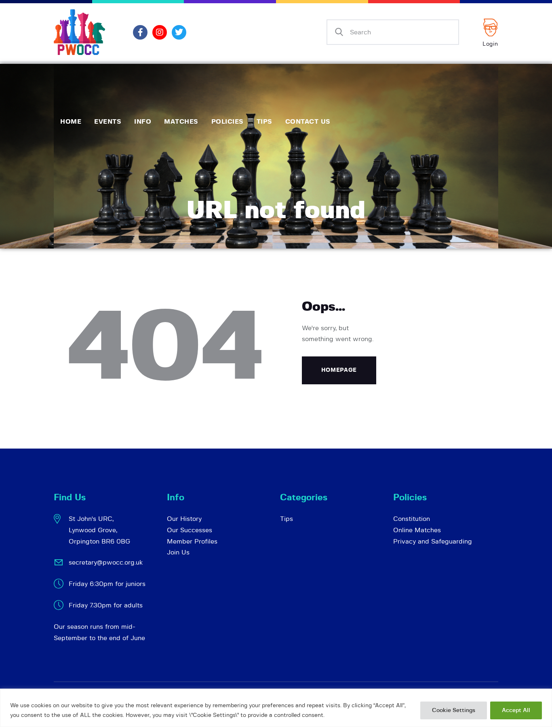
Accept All (516, 710)
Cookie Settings (453, 710)
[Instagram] (159, 32)
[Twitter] (179, 32)
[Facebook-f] (140, 32)
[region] (276, 708)
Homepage (339, 370)
